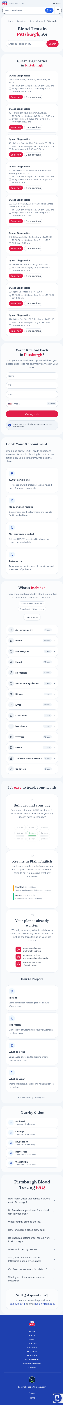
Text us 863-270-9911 (17, 3)
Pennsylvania (36, 21)
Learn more (32, 617)
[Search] (58, 10)
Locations (21, 21)
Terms (32, 1397)
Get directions (33, 96)
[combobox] (10, 403)
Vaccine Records (32, 1359)
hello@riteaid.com (45, 1303)
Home (10, 21)
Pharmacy (32, 1347)
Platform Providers (32, 1363)
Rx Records (32, 1355)
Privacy (32, 1393)
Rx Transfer (32, 1351)
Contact (32, 1367)
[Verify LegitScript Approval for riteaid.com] (32, 1379)
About (32, 1335)
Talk (50, 10)
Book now (16, 96)
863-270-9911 (17, 1303)
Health (32, 1339)
